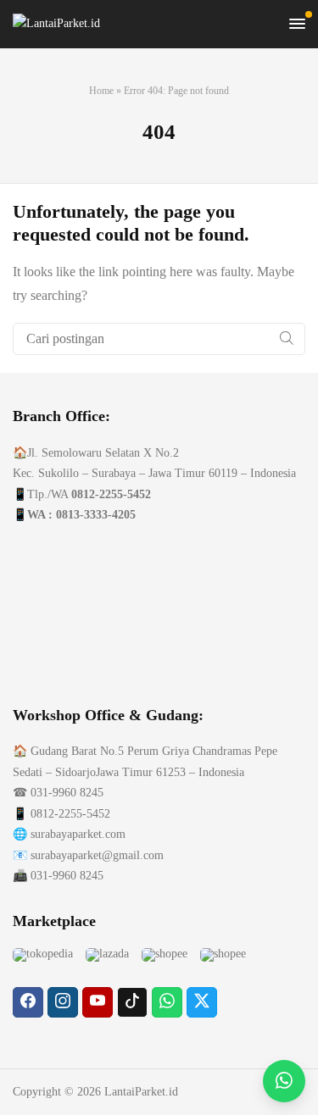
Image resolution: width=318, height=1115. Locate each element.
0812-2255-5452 (111, 494)
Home (101, 91)
